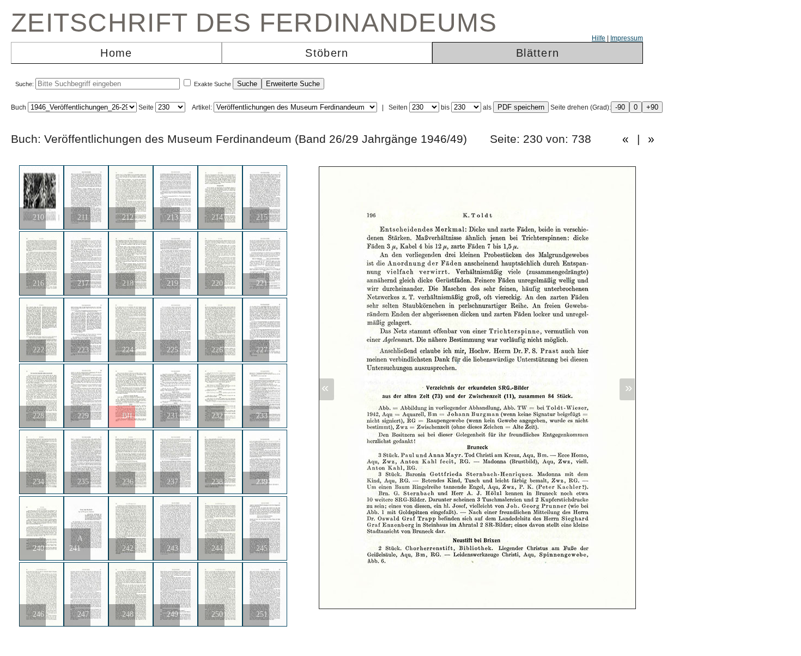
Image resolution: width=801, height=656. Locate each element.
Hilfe (598, 38)
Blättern (537, 53)
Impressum (626, 38)
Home (116, 53)
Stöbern (326, 53)
